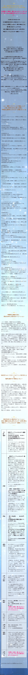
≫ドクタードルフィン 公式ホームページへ (11, 663)
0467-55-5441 (14, 624)
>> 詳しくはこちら (14, 93)
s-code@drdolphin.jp (17, 628)
